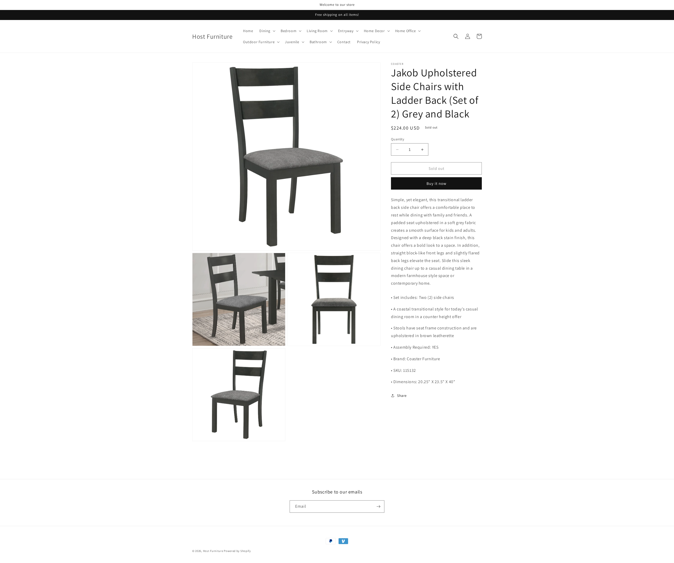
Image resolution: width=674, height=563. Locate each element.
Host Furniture (213, 551)
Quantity (397, 139)
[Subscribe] (378, 506)
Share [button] (402, 395)
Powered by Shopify (237, 551)
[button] (266, 30)
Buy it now (437, 183)
